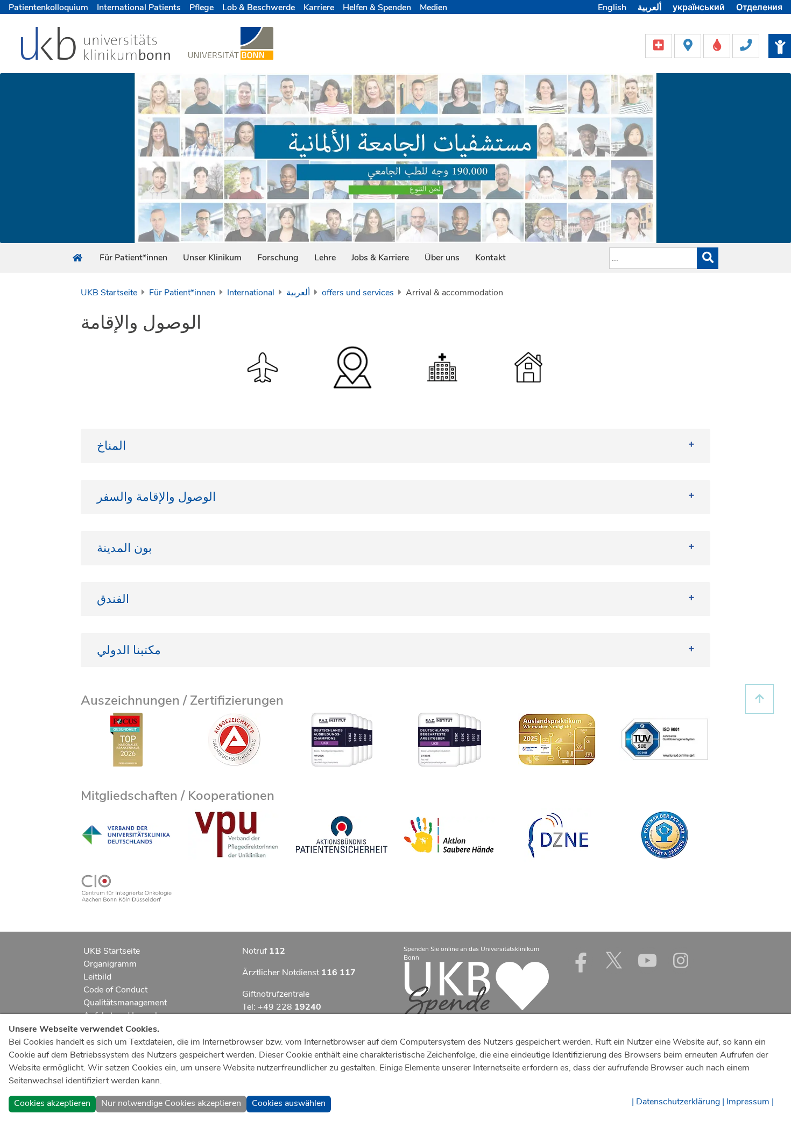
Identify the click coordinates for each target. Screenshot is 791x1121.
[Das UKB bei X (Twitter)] (614, 960)
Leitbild (97, 977)
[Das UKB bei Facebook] (580, 960)
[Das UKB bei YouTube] (647, 960)
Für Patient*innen (133, 258)
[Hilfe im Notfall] (659, 45)
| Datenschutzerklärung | (678, 1102)
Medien (433, 7)
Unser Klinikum (212, 258)
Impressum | (750, 1102)
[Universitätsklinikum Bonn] (96, 45)
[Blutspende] (717, 45)
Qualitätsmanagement (125, 1003)
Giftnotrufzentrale (275, 994)
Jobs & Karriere (380, 258)
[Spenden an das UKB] (476, 991)
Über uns (442, 258)
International (250, 293)
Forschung (278, 258)
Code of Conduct (115, 990)
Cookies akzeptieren (52, 1103)
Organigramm (110, 964)
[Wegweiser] (688, 45)
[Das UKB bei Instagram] (680, 960)
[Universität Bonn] (230, 43)
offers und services (358, 293)
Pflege (201, 7)
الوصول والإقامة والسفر (156, 496)
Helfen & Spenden (377, 7)
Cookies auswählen (289, 1103)
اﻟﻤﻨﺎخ (111, 445)
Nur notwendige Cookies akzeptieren (171, 1103)
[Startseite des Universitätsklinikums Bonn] (77, 258)
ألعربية (298, 293)
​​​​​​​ (528, 367)
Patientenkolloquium (48, 7)
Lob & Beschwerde (258, 7)
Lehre (325, 258)
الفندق (113, 599)
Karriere (318, 7)
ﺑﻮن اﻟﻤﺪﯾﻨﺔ (124, 548)
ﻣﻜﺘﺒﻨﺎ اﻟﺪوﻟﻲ (129, 650)
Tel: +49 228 (281, 1007)
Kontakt (490, 258)
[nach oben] (759, 699)
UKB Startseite (109, 293)
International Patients (139, 7)
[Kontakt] (745, 45)
